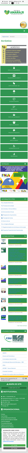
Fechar (15, 448)
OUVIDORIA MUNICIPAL (14, 101)
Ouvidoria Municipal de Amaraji (8, 417)
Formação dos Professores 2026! (15, 300)
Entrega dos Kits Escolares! (14, 309)
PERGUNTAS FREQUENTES (14, 132)
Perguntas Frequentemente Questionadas (13, 230)
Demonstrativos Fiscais (8, 212)
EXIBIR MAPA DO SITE (14, 388)
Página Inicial (5, 36)
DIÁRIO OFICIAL (14, 109)
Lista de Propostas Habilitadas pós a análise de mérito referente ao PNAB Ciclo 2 (17, 269)
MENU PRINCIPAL (7, 30)
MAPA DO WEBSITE (14, 140)
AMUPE (4, 353)
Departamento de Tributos (7, 426)
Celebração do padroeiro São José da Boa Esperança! (17, 291)
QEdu (4, 365)
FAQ (12, 1)
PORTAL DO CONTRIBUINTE (14, 117)
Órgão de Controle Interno (7, 425)
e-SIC (14, 93)
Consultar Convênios (8, 371)
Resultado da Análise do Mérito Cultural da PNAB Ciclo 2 (17, 281)
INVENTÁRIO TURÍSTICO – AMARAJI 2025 (17, 241)
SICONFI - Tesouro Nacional (9, 368)
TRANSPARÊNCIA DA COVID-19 (14, 78)
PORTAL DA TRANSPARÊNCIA (14, 70)
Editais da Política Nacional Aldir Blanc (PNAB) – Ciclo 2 (16, 318)
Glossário (6, 1)
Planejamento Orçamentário (9, 215)
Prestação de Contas (8, 218)
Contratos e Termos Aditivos (9, 208)
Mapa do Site (18, 1)
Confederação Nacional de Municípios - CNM (13, 362)
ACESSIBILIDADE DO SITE (14, 148)
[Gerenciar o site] (26, 378)
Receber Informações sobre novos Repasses (13, 374)
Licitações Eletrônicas (8, 202)
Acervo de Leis (6, 221)
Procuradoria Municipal (6, 423)
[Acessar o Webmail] (23, 378)
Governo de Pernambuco (9, 356)
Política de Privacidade (8, 441)
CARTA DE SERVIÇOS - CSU (14, 85)
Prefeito (3, 414)
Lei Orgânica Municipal (8, 224)
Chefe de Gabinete (5, 421)
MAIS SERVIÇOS (14, 156)
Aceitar (15, 445)
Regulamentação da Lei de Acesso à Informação (14, 227)
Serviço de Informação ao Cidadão (9, 419)
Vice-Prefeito (4, 416)
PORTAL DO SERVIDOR (14, 124)
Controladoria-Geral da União (9, 359)
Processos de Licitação (8, 205)
